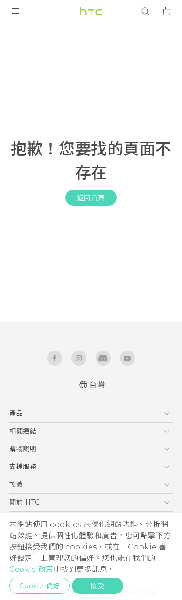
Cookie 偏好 (39, 586)
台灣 (97, 384)
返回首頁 (91, 198)
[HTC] (91, 11)
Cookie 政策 (31, 569)
